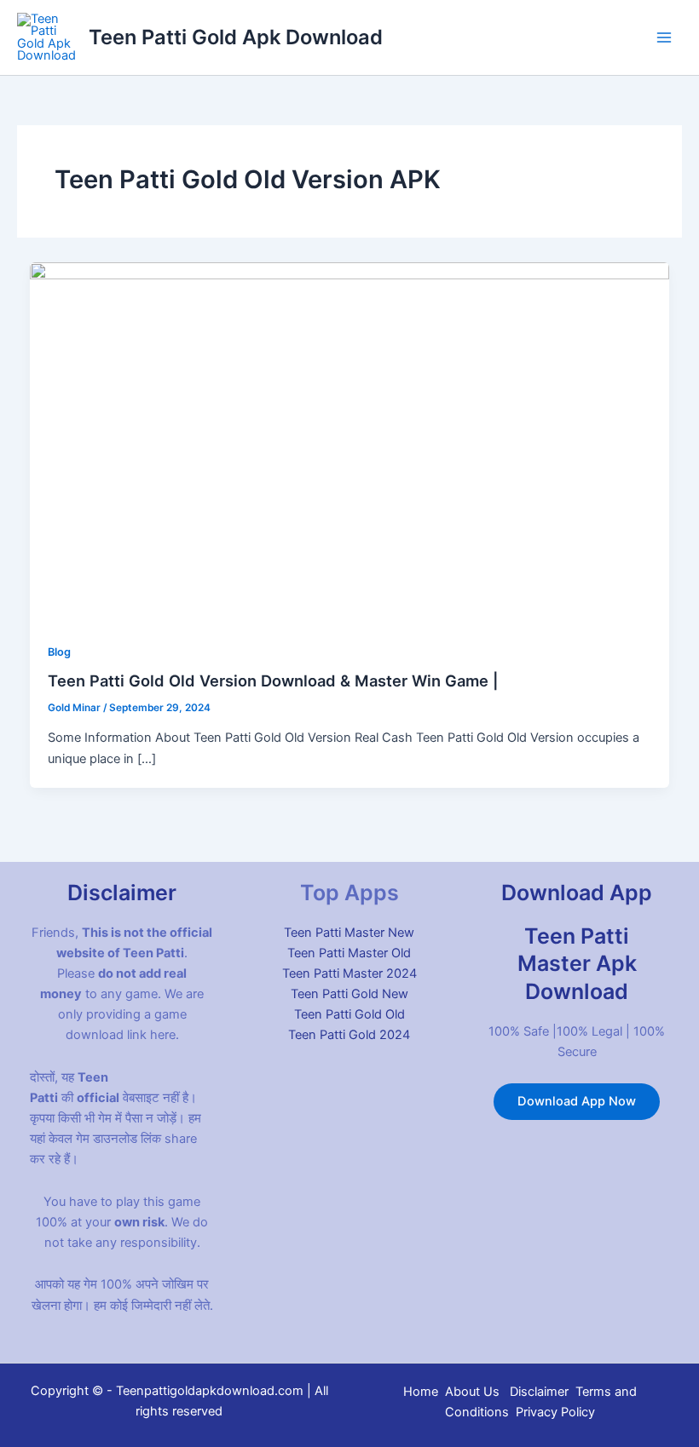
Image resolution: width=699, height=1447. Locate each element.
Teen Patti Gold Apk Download (236, 37)
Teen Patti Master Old (349, 953)
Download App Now (576, 1101)
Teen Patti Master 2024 (349, 973)
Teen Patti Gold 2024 (349, 1034)
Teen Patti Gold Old (349, 1014)
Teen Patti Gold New (349, 994)
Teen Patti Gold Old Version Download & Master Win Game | (273, 680)
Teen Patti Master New (349, 932)
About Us (472, 1391)
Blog (59, 652)
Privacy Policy (555, 1412)
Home (420, 1391)
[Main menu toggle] (664, 37)
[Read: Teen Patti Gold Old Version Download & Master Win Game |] (350, 442)
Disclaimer (539, 1391)
